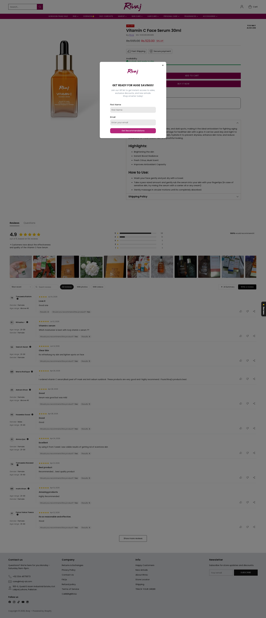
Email (112, 117)
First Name (115, 104)
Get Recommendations (133, 130)
